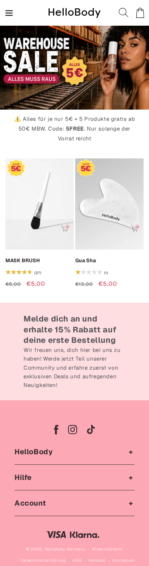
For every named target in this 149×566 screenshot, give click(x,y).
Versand (96, 560)
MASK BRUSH (22, 261)
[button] (124, 13)
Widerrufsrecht (107, 549)
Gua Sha (85, 261)
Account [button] (30, 503)
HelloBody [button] (33, 451)
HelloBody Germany (64, 549)
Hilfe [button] (23, 477)
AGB (77, 560)
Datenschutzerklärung (43, 560)
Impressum (123, 560)
